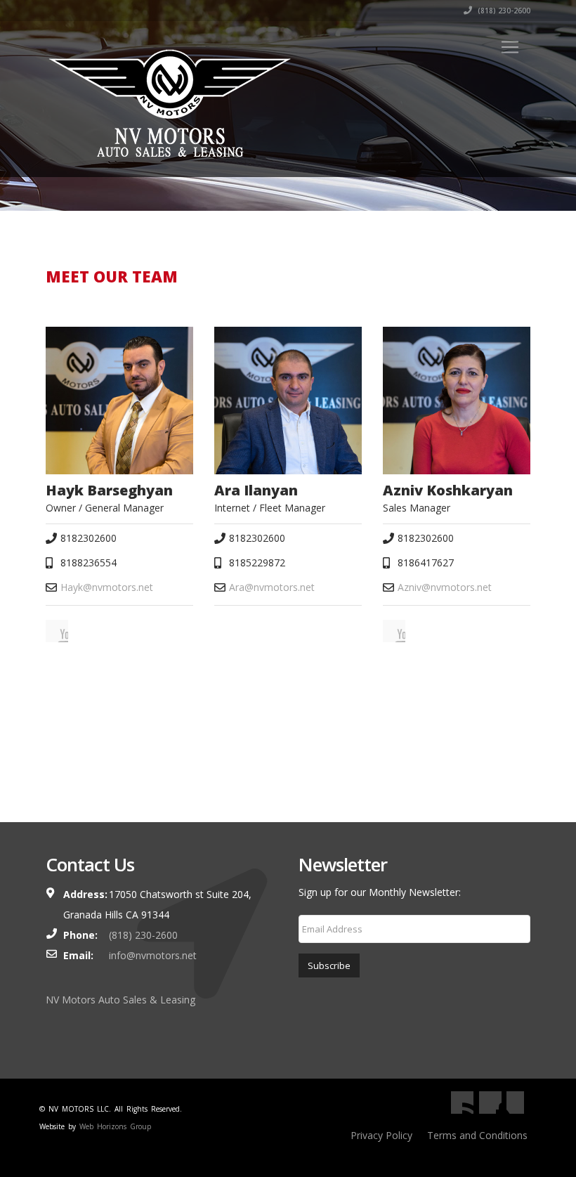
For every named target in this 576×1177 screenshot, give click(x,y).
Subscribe (329, 965)
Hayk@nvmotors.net (106, 587)
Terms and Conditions (477, 1135)
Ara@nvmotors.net (272, 587)
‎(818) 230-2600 (503, 10)
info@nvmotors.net (153, 955)
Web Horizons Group (115, 1126)
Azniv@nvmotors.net (445, 587)
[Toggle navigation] (510, 47)
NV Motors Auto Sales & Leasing (120, 999)
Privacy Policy (381, 1135)
